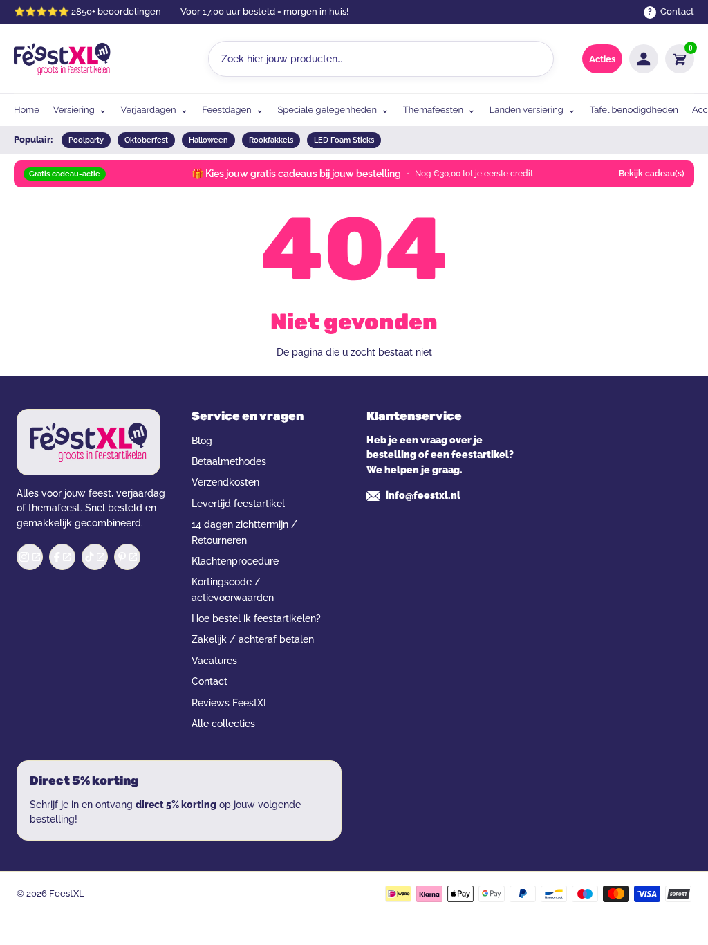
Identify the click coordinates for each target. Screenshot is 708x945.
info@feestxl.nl (423, 495)
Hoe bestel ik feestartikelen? (256, 618)
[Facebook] (62, 557)
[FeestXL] (62, 58)
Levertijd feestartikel (238, 503)
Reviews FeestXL (230, 702)
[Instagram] (30, 557)
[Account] (643, 58)
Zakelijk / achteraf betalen (253, 639)
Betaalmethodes (229, 461)
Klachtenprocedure (235, 561)
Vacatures (214, 660)
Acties (602, 59)
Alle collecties (223, 723)
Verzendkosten (225, 482)
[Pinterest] (127, 557)
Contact (209, 681)
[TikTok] (95, 557)
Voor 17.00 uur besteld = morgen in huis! (264, 11)
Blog (202, 440)
